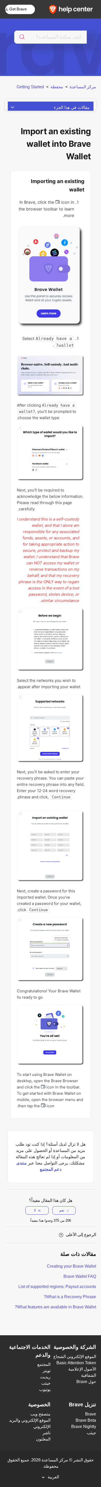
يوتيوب (45, 1389)
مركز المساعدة (83, 87)
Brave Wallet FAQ (79, 1276)
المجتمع (44, 1364)
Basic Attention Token (76, 1363)
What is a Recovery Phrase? (70, 1297)
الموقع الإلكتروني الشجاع (74, 1356)
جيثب (46, 1383)
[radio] (64, 1210)
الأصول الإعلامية (82, 1369)
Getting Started (30, 87)
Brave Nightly (83, 1426)
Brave (90, 1414)
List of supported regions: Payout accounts (57, 1286)
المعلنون (43, 1439)
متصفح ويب (40, 1414)
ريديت (45, 1377)
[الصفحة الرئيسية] (72, 9)
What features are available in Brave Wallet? (55, 1307)
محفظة (57, 87)
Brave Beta (86, 1420)
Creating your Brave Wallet (71, 1266)
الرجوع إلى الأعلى (81, 1234)
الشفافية (88, 1375)
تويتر (47, 1370)
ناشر (46, 1433)
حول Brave (86, 1381)
